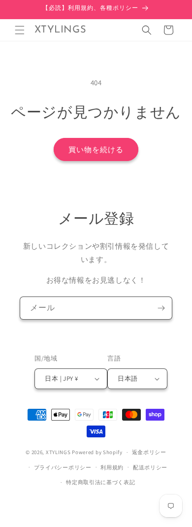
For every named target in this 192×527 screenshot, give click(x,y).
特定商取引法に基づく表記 (100, 482)
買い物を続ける (96, 149)
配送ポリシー (150, 467)
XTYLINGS (58, 452)
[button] (20, 30)
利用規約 (112, 467)
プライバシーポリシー (63, 467)
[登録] (161, 308)
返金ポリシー (149, 452)
